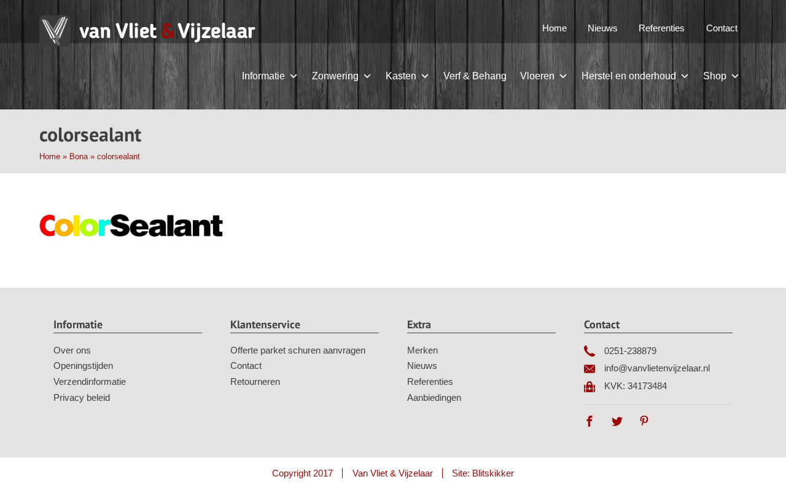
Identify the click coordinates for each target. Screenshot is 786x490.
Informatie (263, 76)
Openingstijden (83, 365)
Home (554, 28)
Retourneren (255, 381)
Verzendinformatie (89, 381)
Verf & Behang (475, 76)
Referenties (662, 28)
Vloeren (537, 76)
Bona (78, 156)
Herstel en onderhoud (629, 76)
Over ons (72, 350)
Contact (721, 28)
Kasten (401, 76)
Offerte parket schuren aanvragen (297, 350)
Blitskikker (493, 473)
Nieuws (603, 28)
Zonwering (335, 76)
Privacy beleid (81, 397)
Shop (714, 76)
